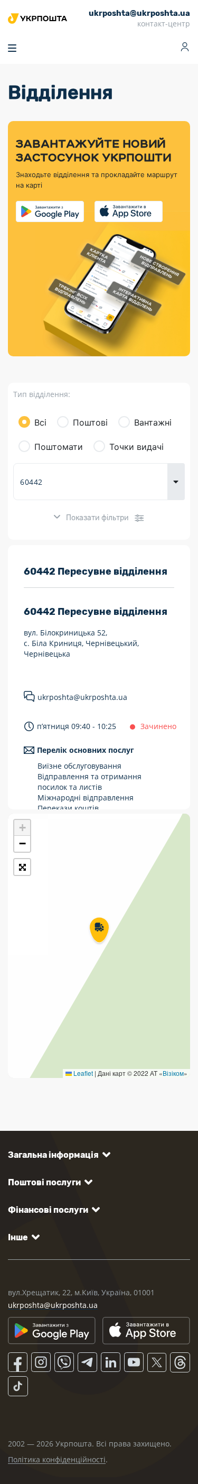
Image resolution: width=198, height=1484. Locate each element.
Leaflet (82, 1072)
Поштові (90, 422)
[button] (99, 931)
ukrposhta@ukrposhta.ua (82, 697)
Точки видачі (136, 446)
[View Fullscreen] (22, 867)
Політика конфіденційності (57, 1459)
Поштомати (58, 446)
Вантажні (153, 422)
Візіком (173, 1072)
